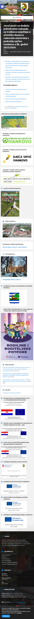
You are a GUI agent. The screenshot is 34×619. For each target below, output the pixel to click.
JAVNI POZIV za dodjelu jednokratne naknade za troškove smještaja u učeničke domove (17, 72)
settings (19, 613)
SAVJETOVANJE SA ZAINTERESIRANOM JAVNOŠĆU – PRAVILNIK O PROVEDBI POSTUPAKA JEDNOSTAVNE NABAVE (16, 375)
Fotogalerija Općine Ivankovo (12, 279)
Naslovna (5, 51)
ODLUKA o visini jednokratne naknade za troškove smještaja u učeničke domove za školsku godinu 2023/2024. (17, 79)
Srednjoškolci (13, 108)
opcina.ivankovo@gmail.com (18, 602)
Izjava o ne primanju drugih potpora (16, 99)
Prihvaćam (5, 616)
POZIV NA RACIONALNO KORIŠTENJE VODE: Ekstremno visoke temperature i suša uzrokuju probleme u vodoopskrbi (16, 369)
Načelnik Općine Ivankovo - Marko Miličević (15, 247)
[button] (2, 6)
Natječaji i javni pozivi (22, 106)
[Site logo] (17, 12)
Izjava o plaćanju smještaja (13, 101)
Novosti (7, 108)
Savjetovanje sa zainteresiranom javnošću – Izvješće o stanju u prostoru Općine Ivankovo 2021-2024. (17, 380)
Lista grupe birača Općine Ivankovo (12, 393)
